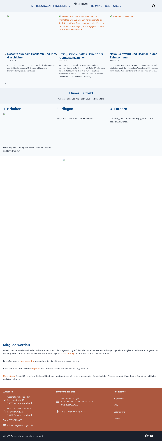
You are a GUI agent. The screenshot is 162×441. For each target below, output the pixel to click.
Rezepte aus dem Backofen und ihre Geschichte (31, 55)
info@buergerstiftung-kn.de (20, 425)
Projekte (60, 5)
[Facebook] (146, 436)
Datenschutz (119, 411)
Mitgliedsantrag (28, 361)
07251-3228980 (14, 420)
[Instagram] (149, 436)
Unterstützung (67, 353)
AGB (116, 405)
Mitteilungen (41, 5)
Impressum (119, 398)
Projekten (35, 368)
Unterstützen (9, 376)
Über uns (112, 5)
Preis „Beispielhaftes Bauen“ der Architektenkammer (81, 55)
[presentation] (30, 32)
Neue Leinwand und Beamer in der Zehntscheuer (133, 55)
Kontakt (117, 418)
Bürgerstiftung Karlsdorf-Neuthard (27, 436)
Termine (96, 5)
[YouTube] (151, 436)
